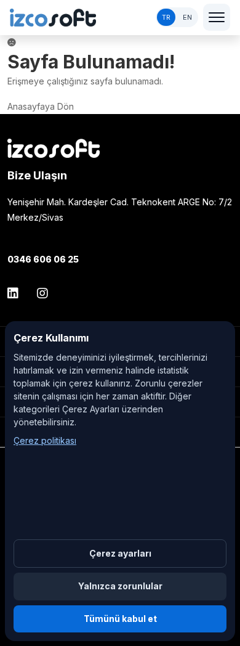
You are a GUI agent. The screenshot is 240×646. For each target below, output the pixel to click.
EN (187, 17)
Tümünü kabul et (120, 618)
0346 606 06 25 (43, 259)
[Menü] (216, 17)
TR (166, 17)
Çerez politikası (45, 440)
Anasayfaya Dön (40, 106)
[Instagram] (42, 294)
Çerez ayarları (120, 553)
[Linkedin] (16, 294)
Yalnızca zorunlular (120, 586)
